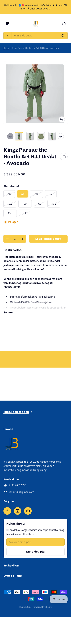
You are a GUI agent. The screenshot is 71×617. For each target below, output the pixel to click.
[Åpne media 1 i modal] (35, 93)
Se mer (8, 312)
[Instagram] (17, 511)
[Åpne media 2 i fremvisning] (30, 136)
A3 (39, 203)
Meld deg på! (35, 551)
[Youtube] (28, 511)
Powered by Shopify (42, 606)
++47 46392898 (17, 485)
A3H (10, 213)
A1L (36, 194)
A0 (9, 194)
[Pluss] (22, 239)
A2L (10, 203)
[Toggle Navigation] (7, 23)
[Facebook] (7, 511)
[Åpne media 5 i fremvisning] (52, 136)
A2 (50, 194)
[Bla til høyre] (61, 136)
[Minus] (7, 239)
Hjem (6, 48)
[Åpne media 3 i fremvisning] (41, 136)
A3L (54, 203)
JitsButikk (26, 606)
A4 (24, 213)
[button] (35, 35)
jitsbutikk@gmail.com (21, 492)
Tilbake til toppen (16, 411)
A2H (25, 203)
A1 (22, 194)
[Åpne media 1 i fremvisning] (19, 136)
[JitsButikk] (35, 23)
